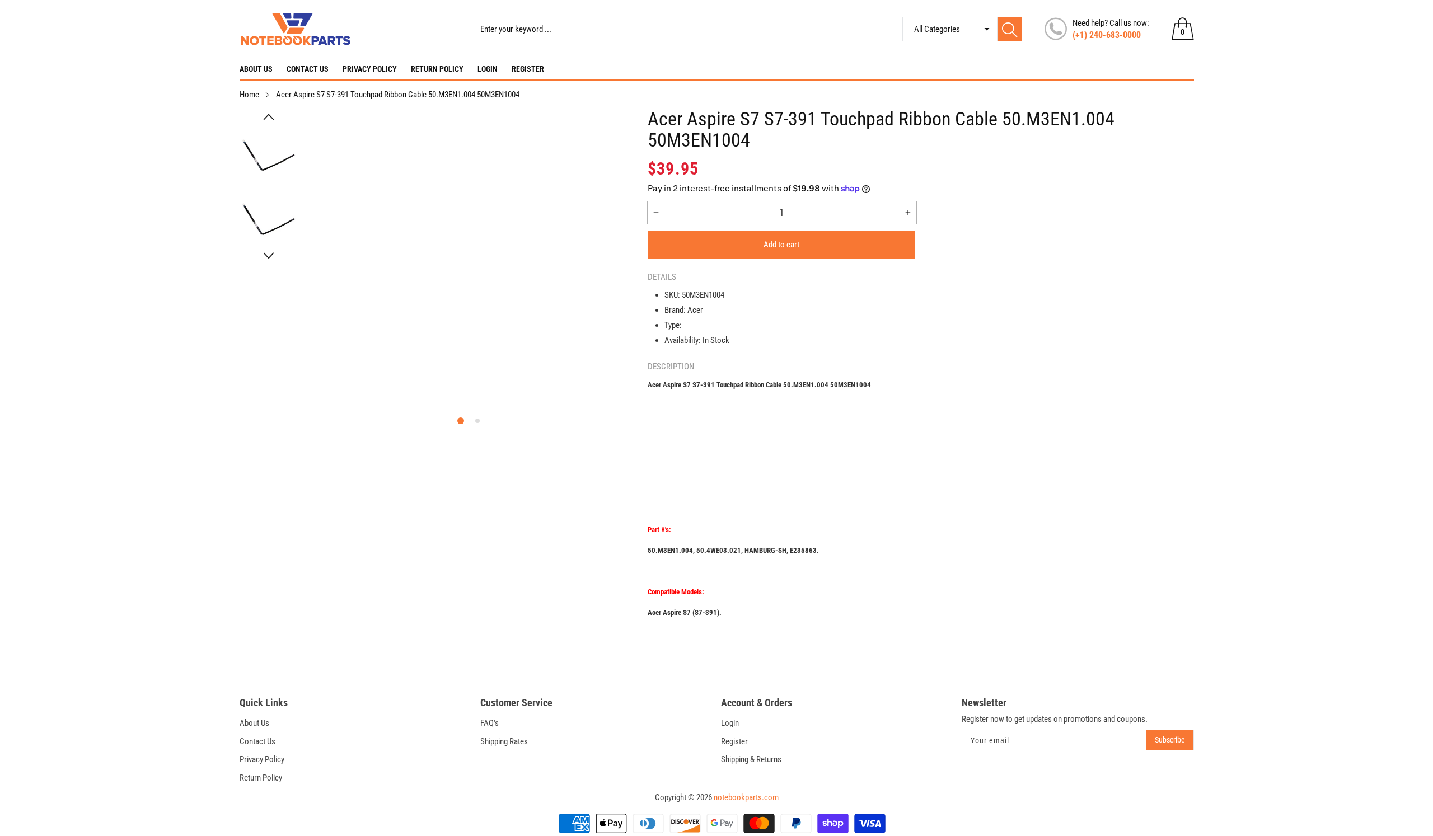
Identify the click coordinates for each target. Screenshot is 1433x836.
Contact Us (308, 68)
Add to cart (781, 244)
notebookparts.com (746, 797)
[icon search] (1010, 29)
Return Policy (437, 68)
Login (487, 68)
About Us (256, 68)
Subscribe (1170, 739)
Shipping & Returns (751, 759)
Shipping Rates (504, 741)
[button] (269, 117)
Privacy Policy (370, 68)
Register (528, 68)
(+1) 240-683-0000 (1107, 35)
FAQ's (489, 723)
